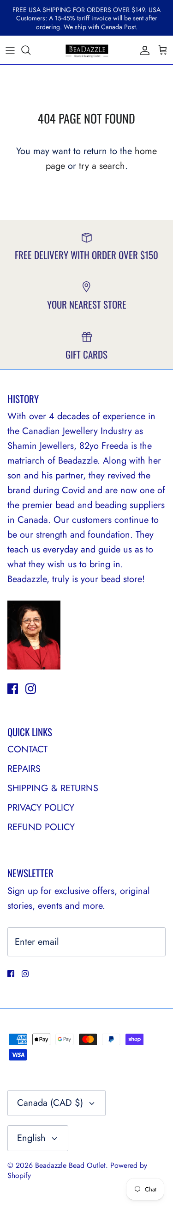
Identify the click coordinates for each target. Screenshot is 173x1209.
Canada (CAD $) (50, 1103)
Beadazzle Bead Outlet (70, 1165)
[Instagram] (30, 688)
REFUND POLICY (41, 827)
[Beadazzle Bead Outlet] (87, 50)
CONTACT (27, 749)
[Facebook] (12, 688)
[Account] (142, 50)
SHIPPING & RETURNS (52, 788)
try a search (102, 166)
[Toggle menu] (10, 50)
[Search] (30, 50)
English (31, 1138)
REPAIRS (24, 768)
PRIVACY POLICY (40, 807)
